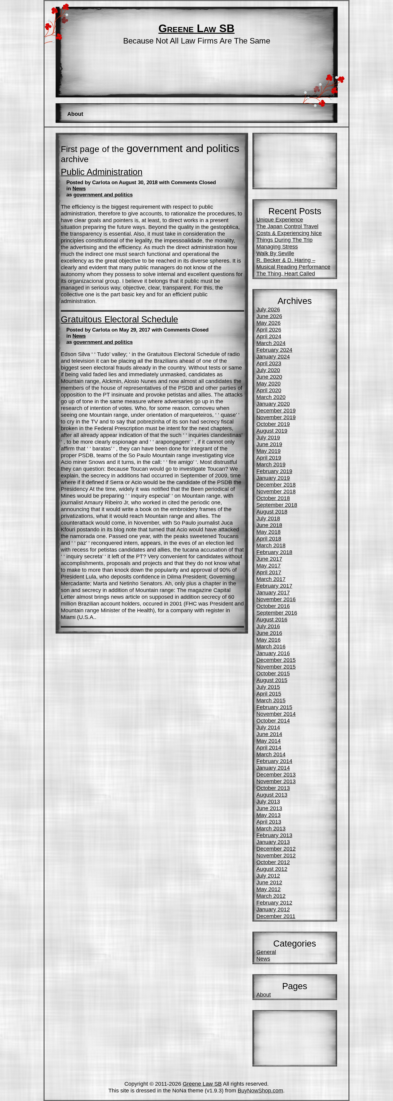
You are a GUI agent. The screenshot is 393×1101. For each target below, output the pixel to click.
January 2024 (273, 356)
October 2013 (273, 788)
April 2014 (268, 747)
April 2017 (268, 572)
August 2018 (271, 511)
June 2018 (269, 525)
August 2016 (271, 619)
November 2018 (276, 491)
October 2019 (273, 424)
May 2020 (268, 383)
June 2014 (269, 734)
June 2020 (269, 377)
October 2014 (273, 720)
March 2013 (271, 828)
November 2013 (276, 781)
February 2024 (274, 350)
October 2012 (273, 862)
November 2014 (276, 714)
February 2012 (274, 902)
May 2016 (268, 639)
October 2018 (273, 498)
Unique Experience (279, 219)
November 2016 (276, 599)
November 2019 (276, 417)
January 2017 (273, 592)
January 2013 (273, 842)
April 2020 (268, 390)
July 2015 (268, 687)
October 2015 (273, 673)
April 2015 (268, 693)
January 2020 (273, 404)
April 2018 (268, 538)
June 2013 (269, 808)
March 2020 (271, 397)
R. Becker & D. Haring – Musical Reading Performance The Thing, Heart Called (293, 267)
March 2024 (271, 343)
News (79, 189)
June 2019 (269, 444)
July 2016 (268, 626)
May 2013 (268, 815)
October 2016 (273, 606)
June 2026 (269, 316)
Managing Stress (277, 246)
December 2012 (276, 848)
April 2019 (268, 457)
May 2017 (268, 565)
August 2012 (271, 869)
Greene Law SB (196, 28)
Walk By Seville (275, 253)
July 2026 (268, 309)
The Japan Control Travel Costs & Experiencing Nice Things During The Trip (289, 233)
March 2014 (271, 754)
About (75, 114)
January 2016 (273, 653)
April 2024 (268, 336)
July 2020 (268, 370)
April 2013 (268, 821)
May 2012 (268, 889)
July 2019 (268, 437)
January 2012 (273, 909)
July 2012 (268, 875)
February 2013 (274, 835)
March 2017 (271, 579)
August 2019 (271, 430)
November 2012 (276, 855)
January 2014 (273, 768)
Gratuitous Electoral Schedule (119, 319)
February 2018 (274, 552)
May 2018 (268, 532)
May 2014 (268, 741)
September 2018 (276, 505)
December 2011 (275, 916)
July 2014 (268, 727)
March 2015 (271, 700)
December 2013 (276, 774)
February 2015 (274, 707)
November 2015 (276, 666)
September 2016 (276, 612)
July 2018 (268, 518)
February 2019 (274, 471)
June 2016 (269, 633)
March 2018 (271, 545)
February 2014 (274, 761)
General (266, 952)
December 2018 (276, 484)
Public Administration (101, 172)
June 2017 (269, 559)
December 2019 (276, 410)
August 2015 (271, 680)
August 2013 (271, 795)
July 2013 (268, 801)
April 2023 (268, 363)
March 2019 (271, 464)
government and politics (103, 195)
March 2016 (271, 646)
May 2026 (268, 323)
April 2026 (268, 329)
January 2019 (273, 478)
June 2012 (269, 882)
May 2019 (268, 451)
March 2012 (271, 896)
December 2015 (276, 660)
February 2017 (274, 586)
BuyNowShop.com (260, 1090)
